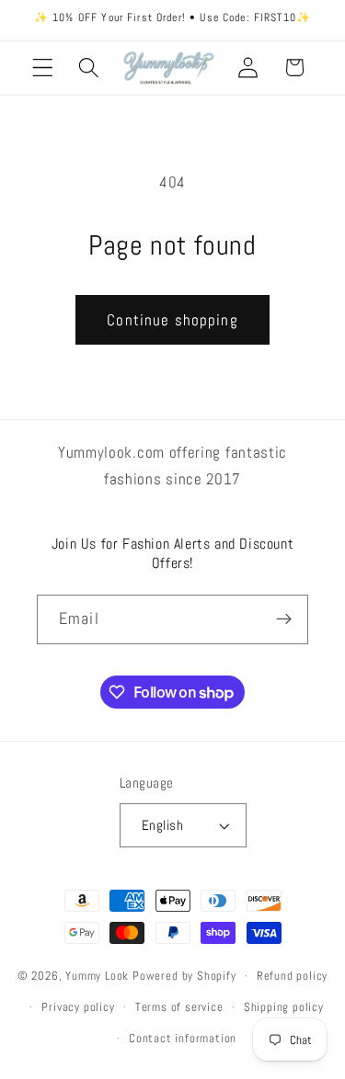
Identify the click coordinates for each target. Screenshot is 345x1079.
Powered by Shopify (184, 976)
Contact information (182, 1038)
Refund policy (292, 976)
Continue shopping (172, 320)
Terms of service (179, 1007)
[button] (42, 67)
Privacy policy (77, 1007)
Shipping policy (284, 1007)
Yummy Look (97, 976)
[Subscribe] (283, 619)
